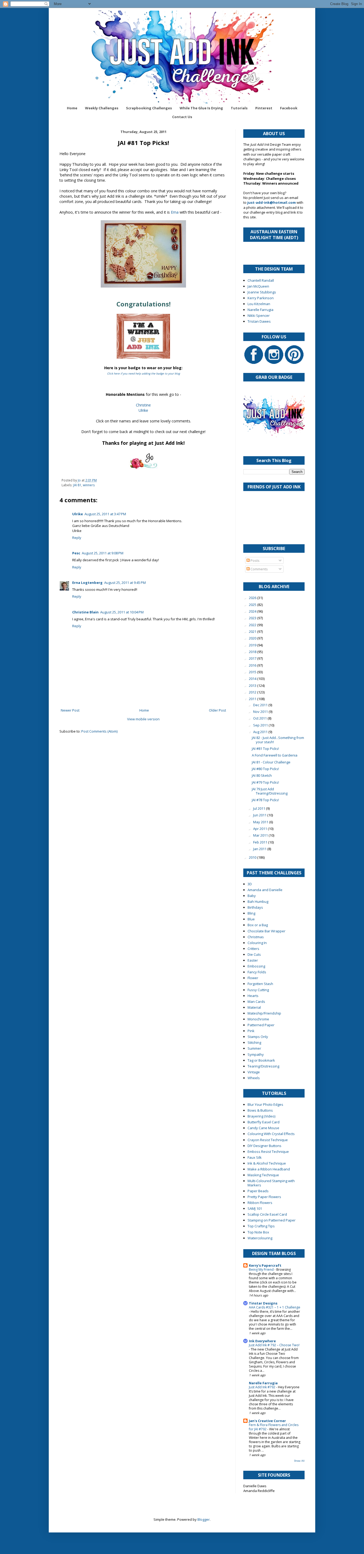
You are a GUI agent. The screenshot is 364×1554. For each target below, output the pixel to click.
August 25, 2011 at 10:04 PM (122, 612)
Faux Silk (255, 1157)
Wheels (254, 1077)
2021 (253, 631)
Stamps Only (258, 1036)
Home (72, 108)
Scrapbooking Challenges (149, 108)
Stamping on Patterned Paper (272, 1220)
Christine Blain (85, 612)
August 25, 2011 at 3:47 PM (105, 514)
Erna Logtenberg (87, 582)
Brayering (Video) (261, 1116)
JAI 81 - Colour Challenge (271, 762)
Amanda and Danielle (265, 889)
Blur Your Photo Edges (265, 1104)
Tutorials (239, 108)
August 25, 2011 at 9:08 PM (102, 553)
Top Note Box (258, 1232)
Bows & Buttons (260, 1110)
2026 (253, 597)
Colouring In (257, 942)
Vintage (254, 1072)
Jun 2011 (260, 815)
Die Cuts (254, 954)
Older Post (217, 710)
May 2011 (261, 822)
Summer (254, 1048)
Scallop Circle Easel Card (267, 1214)
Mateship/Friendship (264, 1013)
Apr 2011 (260, 828)
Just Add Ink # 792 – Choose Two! (274, 1345)
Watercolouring (260, 1238)
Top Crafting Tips (261, 1226)
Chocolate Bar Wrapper (266, 931)
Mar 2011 (261, 835)
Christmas (256, 936)
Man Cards (256, 1001)
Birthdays (255, 907)
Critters (253, 948)
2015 (253, 672)
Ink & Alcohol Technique (267, 1163)
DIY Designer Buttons (264, 1145)
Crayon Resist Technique (268, 1139)
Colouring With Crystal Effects (271, 1133)
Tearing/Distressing (263, 1066)
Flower (253, 977)
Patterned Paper (261, 1025)
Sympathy (256, 1054)
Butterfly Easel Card (264, 1122)
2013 (253, 685)
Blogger (203, 1519)
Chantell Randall (261, 280)
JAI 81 (77, 485)
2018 (253, 651)
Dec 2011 (260, 705)
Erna (175, 212)
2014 (253, 678)
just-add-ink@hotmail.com (271, 202)
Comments (259, 569)
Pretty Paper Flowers (264, 1196)
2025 (253, 604)
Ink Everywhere (262, 1341)
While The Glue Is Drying (201, 108)
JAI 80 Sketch (262, 775)
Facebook (288, 108)
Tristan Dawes (259, 321)
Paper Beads (258, 1191)
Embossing (256, 966)
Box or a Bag (258, 925)
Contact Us (182, 116)
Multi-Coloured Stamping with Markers (271, 1182)
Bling (251, 913)
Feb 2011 (260, 842)
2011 (253, 698)
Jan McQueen (258, 286)
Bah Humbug (258, 901)
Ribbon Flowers (260, 1202)
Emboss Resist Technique (268, 1151)
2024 (253, 611)
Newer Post (70, 710)
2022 (253, 624)
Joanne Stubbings (262, 292)
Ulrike (143, 410)
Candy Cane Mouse (263, 1127)
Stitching (254, 1042)
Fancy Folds (257, 972)
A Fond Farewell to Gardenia (274, 755)
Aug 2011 (260, 731)
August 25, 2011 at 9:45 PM (125, 582)
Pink (251, 1030)
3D (250, 884)
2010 (253, 857)
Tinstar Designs (263, 1303)
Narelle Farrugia (260, 309)
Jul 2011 (259, 808)
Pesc (76, 553)
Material (254, 1007)
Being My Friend (261, 1269)
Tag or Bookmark (261, 1060)
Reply (76, 537)
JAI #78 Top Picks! (265, 799)
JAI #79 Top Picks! (265, 782)
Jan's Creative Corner (267, 1420)
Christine (143, 405)
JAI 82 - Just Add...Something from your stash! (278, 739)
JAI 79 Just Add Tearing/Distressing (270, 791)
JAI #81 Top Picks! (265, 748)
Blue (251, 919)
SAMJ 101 (255, 1208)
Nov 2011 (261, 711)
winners (89, 485)
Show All (299, 1460)
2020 (253, 638)
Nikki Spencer (259, 315)
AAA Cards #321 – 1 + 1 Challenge (274, 1307)
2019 (253, 645)
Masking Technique (263, 1175)
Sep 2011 (261, 725)
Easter (253, 960)
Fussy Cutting (258, 989)
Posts (255, 560)
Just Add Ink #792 (262, 1387)
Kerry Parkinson (261, 298)
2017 (253, 658)
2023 (253, 618)
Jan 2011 (260, 848)
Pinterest (263, 108)
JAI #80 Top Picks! (265, 768)
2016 (253, 665)
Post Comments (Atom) (99, 731)
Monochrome (258, 1019)
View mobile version (143, 719)
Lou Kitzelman (259, 303)
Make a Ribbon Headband (269, 1169)
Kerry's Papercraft (265, 1265)
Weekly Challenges (101, 108)
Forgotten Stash (260, 983)
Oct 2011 (260, 718)
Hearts (253, 995)
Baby (252, 895)
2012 (253, 692)
